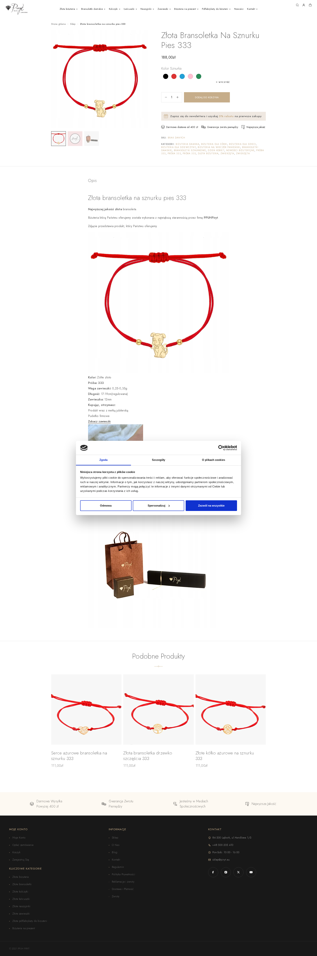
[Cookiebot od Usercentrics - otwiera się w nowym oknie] (221, 448)
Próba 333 (174, 153)
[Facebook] (213, 872)
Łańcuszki (129, 9)
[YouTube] (251, 872)
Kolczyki (113, 9)
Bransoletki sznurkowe (190, 150)
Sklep (73, 24)
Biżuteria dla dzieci (242, 144)
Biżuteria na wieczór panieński (219, 147)
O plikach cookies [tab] (213, 459)
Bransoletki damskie (92, 9)
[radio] (165, 76)
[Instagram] (225, 872)
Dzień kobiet (216, 150)
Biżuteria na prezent (185, 9)
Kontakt (251, 9)
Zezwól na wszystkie (211, 505)
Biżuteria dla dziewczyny (178, 147)
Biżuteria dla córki (214, 144)
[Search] (297, 5)
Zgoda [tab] (103, 459)
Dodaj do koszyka (207, 97)
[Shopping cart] (310, 5)
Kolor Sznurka (171, 68)
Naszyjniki (146, 9)
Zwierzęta (227, 153)
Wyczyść (224, 82)
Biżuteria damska (187, 144)
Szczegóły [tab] (158, 459)
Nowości (239, 9)
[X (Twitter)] (238, 872)
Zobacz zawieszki (99, 421)
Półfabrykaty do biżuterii (215, 9)
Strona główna (58, 24)
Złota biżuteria (67, 9)
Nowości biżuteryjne (240, 150)
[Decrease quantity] (164, 97)
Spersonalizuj (156, 505)
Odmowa (106, 505)
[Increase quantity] (179, 97)
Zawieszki (163, 9)
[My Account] (303, 5)
